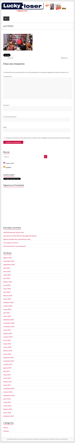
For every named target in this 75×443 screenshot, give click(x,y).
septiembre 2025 (9, 264)
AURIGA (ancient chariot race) (13, 232)
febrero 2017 (7, 381)
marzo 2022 (7, 309)
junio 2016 (7, 399)
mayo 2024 (7, 289)
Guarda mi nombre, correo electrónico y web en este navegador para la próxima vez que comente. (38, 138)
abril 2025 (6, 278)
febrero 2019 (7, 333)
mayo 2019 (7, 330)
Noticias (6, 431)
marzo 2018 (7, 347)
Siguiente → (65, 58)
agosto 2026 (7, 258)
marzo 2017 (7, 378)
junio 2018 (7, 340)
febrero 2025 (7, 282)
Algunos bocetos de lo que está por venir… (17, 239)
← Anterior (9, 58)
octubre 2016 (7, 392)
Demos (5, 427)
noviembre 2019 (8, 326)
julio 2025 (6, 268)
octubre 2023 (7, 306)
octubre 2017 (7, 364)
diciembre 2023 (8, 302)
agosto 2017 (7, 368)
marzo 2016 (7, 406)
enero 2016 (7, 412)
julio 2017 (6, 371)
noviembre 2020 (8, 323)
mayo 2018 (7, 344)
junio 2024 (7, 285)
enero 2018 (7, 354)
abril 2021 (6, 313)
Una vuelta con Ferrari (10, 243)
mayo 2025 (7, 275)
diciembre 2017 (8, 357)
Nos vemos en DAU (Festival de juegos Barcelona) (20, 236)
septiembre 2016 (9, 395)
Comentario (7, 76)
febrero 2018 (7, 351)
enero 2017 (7, 385)
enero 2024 (7, 299)
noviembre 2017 (8, 361)
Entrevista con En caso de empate (14, 246)
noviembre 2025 (8, 261)
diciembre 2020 (8, 320)
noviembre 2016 (8, 388)
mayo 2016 (7, 402)
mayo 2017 (7, 375)
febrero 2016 (7, 409)
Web (5, 127)
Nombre (6, 105)
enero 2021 (7, 316)
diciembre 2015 (8, 416)
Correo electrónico (10, 117)
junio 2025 (7, 271)
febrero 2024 (7, 295)
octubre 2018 (7, 337)
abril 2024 (6, 292)
